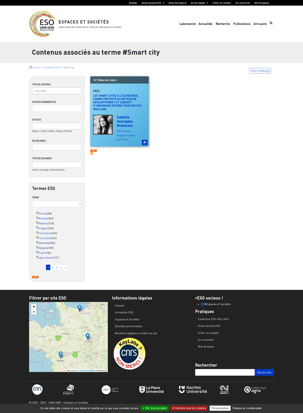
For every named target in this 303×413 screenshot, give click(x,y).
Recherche (223, 24)
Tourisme (45, 238)
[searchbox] (57, 91)
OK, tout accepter (156, 408)
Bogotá (43, 248)
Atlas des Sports (178, 2)
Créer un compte (222, 2)
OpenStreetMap (87, 370)
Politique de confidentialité (247, 408)
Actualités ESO (124, 312)
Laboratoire (187, 24)
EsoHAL (133, 2)
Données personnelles (128, 326)
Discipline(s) (39, 140)
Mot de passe (262, 2)
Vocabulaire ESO (52, 67)
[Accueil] (44, 24)
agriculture (46, 257)
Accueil (36, 67)
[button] (79, 308)
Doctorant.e (124, 131)
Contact (119, 305)
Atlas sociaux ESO (150, 3)
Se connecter (242, 2)
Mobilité (44, 243)
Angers (43, 228)
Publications (242, 24)
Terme (35, 197)
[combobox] (57, 91)
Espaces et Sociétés (84, 21)
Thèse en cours (106, 80)
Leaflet (72, 370)
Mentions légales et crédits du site (136, 333)
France (43, 218)
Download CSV (35, 277)
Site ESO (36, 119)
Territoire (45, 233)
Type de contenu (41, 84)
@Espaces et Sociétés (217, 304)
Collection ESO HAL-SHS (213, 319)
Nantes (43, 223)
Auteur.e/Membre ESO (44, 102)
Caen (42, 252)
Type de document (42, 158)
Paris (42, 213)
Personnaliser (220, 408)
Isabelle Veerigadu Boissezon (125, 121)
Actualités (206, 24)
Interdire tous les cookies (190, 408)
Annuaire (260, 24)
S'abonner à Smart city (91, 153)
